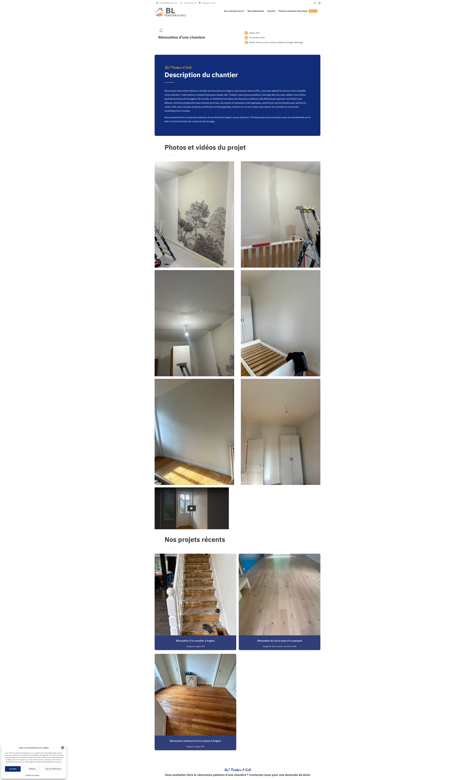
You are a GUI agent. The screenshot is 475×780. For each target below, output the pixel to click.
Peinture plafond (277, 42)
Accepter (12, 769)
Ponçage (289, 42)
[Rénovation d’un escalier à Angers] (195, 555)
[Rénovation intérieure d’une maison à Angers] (195, 655)
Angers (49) (254, 33)
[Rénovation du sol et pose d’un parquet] (279, 555)
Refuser (32, 769)
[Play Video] (192, 508)
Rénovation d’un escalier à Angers (195, 640)
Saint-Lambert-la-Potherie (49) (284, 646)
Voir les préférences (53, 769)
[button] (62, 747)
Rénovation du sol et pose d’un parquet (279, 640)
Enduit (252, 42)
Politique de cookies (32, 775)
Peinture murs (262, 42)
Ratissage (298, 42)
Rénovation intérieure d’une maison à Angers (195, 740)
